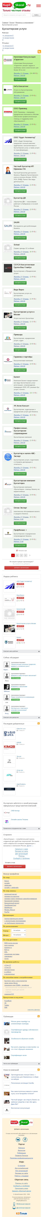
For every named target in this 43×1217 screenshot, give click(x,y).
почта (6, 958)
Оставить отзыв (20, 79)
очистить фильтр (34, 1010)
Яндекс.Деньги (9, 910)
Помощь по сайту (21, 1183)
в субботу (7, 972)
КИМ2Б (19, 742)
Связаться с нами (21, 849)
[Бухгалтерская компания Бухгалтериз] (8, 483)
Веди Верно (19, 290)
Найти (36, 15)
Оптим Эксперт (20, 508)
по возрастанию (8, 38)
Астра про (20, 770)
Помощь (22, 856)
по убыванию (8, 36)
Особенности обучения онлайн (22, 1038)
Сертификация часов (18, 1055)
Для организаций (21, 854)
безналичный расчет (11, 903)
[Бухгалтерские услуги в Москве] (8, 315)
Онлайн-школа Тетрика (19, 819)
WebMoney (8, 907)
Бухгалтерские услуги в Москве (26, 623)
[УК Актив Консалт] (8, 409)
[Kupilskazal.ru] (16, 7)
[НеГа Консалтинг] (8, 89)
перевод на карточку (11, 896)
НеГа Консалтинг (21, 86)
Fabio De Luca (21, 728)
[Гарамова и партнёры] (8, 360)
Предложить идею (21, 1188)
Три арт (19, 756)
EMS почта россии (11, 943)
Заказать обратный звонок (21, 1191)
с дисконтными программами (15, 921)
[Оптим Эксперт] (8, 511)
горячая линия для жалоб (15, 990)
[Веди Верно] (8, 292)
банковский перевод (11, 901)
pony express (9, 945)
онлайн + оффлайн (11, 887)
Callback (8, 992)
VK (5, 1003)
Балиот (17, 377)
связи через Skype (11, 983)
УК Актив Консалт (21, 406)
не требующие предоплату (14, 923)
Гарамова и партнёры (23, 357)
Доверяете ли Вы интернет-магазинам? (23, 675)
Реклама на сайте (21, 851)
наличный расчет (10, 894)
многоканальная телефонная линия (19, 987)
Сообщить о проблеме (21, 858)
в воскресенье (9, 974)
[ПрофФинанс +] (8, 533)
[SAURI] (8, 225)
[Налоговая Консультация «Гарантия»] (8, 60)
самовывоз (8, 956)
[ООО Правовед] (8, 111)
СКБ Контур (15, 810)
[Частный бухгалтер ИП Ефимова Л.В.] (8, 169)
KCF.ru (6, 950)
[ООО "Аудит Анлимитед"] (8, 140)
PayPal (6, 912)
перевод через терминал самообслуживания (20, 899)
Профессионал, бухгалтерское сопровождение (20, 431)
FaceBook (7, 1001)
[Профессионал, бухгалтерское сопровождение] (8, 431)
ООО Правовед (20, 108)
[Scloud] (8, 247)
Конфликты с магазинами (19, 686)
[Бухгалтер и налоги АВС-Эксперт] (8, 456)
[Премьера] (8, 337)
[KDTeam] (21, 1213)
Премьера (18, 335)
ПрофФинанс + (20, 530)
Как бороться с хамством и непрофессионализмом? (19, 709)
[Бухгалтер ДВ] (8, 201)
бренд (6, 881)
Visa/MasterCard (10, 905)
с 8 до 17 (7, 965)
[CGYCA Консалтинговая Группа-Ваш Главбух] (8, 267)
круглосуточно (9, 970)
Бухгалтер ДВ (20, 198)
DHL (5, 952)
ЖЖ (5, 1007)
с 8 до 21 (7, 967)
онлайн (7, 883)
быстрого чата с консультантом (15, 981)
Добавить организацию (21, 567)
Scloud (16, 245)
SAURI (16, 222)
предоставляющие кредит (13, 918)
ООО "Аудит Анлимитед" (25, 137)
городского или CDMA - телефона (16, 985)
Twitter (6, 1005)
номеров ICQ (9, 994)
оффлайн (7, 885)
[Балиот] (8, 380)
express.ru (8, 947)
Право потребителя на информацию (22, 697)
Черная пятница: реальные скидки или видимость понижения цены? (23, 665)
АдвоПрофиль (21, 784)
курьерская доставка (11, 954)
